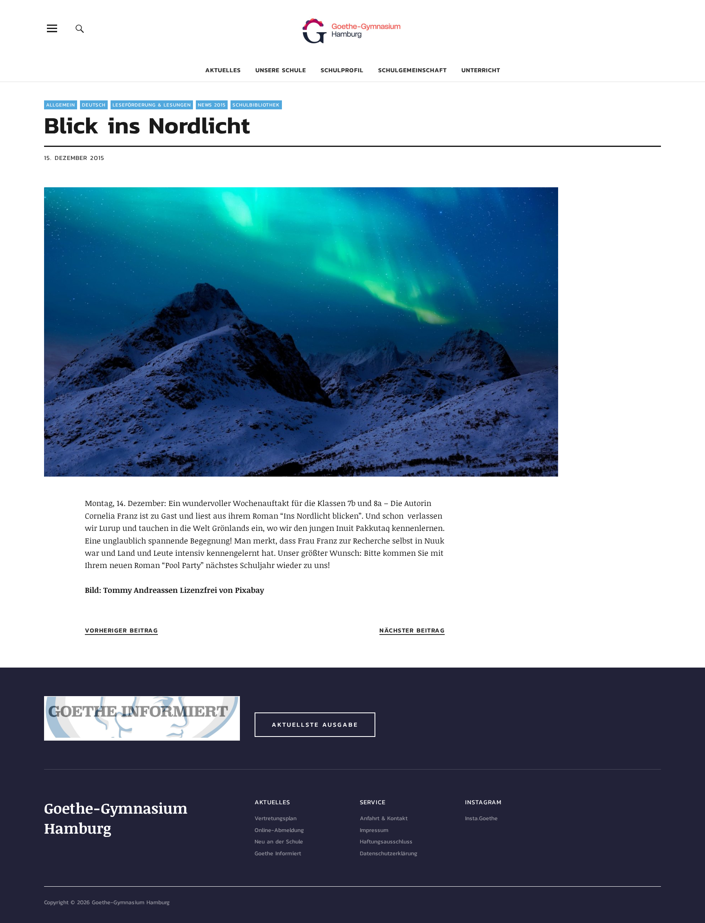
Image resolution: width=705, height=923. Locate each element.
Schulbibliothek (256, 105)
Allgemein (60, 105)
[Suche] (80, 28)
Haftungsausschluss (386, 841)
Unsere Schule (280, 70)
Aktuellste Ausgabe (315, 724)
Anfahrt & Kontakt (384, 818)
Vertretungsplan (276, 818)
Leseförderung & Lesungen (152, 105)
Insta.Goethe (481, 818)
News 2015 (212, 105)
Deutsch (94, 105)
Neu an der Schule (279, 841)
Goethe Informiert (278, 853)
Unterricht (480, 70)
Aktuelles (223, 70)
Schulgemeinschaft (412, 70)
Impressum (374, 830)
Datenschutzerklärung (388, 853)
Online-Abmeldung (279, 830)
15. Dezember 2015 (74, 157)
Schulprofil (342, 70)
